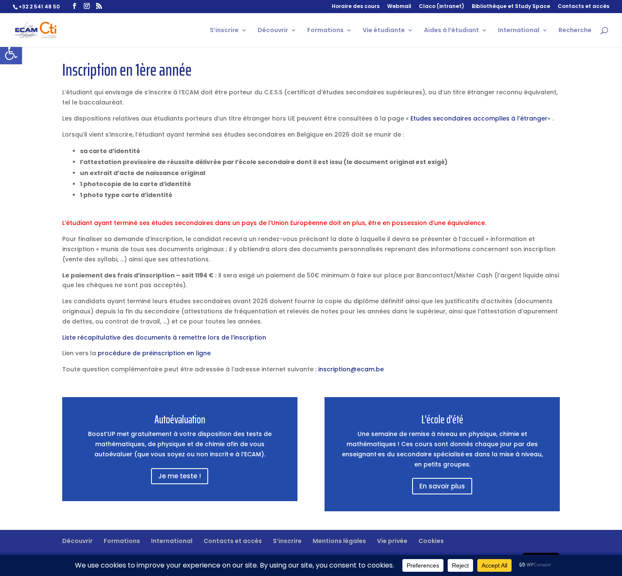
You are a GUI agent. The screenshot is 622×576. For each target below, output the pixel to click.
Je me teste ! (179, 476)
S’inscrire (224, 30)
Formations (325, 30)
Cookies (431, 541)
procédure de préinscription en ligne (154, 353)
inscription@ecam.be (351, 369)
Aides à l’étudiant (451, 30)
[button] (11, 53)
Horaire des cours (356, 7)
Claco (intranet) (441, 7)
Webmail (399, 7)
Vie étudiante (384, 30)
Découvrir (273, 30)
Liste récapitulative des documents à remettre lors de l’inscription (164, 337)
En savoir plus (442, 486)
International (518, 30)
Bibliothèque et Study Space (511, 7)
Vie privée (392, 541)
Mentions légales (339, 541)
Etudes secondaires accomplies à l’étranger (479, 118)
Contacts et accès (583, 7)
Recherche (575, 30)
